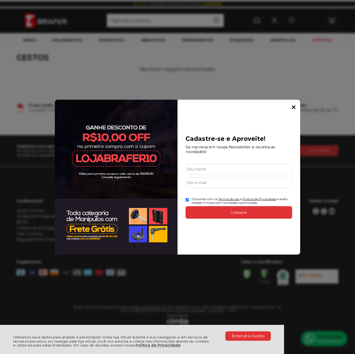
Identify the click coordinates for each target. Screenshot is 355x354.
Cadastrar (239, 212)
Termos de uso (228, 199)
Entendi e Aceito (248, 335)
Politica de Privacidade (259, 199)
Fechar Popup (293, 107)
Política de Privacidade (158, 345)
